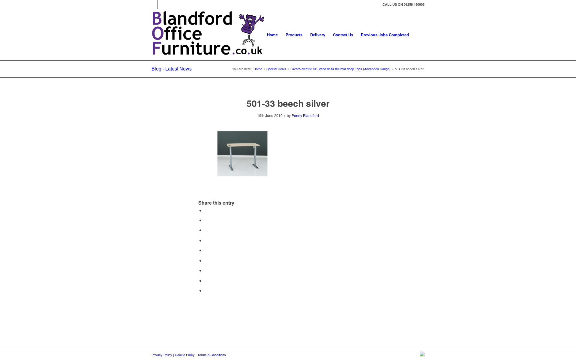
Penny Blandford (305, 115)
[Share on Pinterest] (206, 240)
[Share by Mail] (206, 290)
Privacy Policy (162, 354)
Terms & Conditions (211, 354)
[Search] (418, 34)
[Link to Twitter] (153, 4)
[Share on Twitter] (206, 220)
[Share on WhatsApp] (206, 230)
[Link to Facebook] (162, 4)
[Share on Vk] (206, 270)
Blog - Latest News (172, 68)
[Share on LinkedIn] (206, 250)
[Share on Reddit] (206, 280)
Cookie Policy (185, 354)
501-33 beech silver (288, 103)
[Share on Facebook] (206, 210)
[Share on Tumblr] (206, 260)
